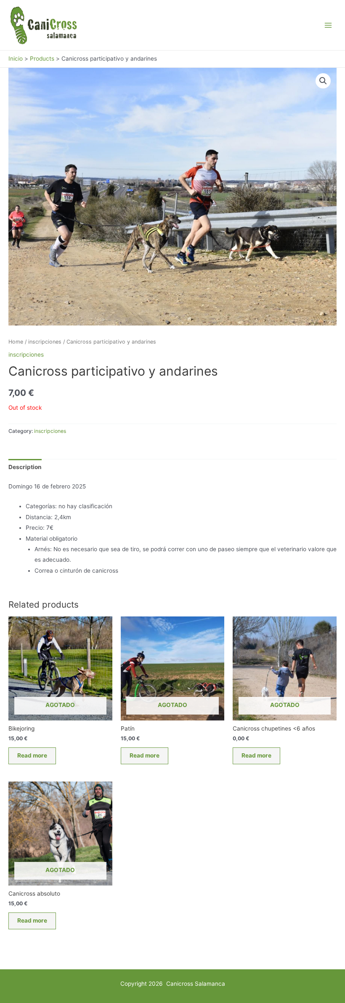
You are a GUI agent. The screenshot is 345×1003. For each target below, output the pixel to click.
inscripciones (44, 342)
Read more (32, 755)
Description (25, 467)
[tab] (25, 467)
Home (15, 342)
